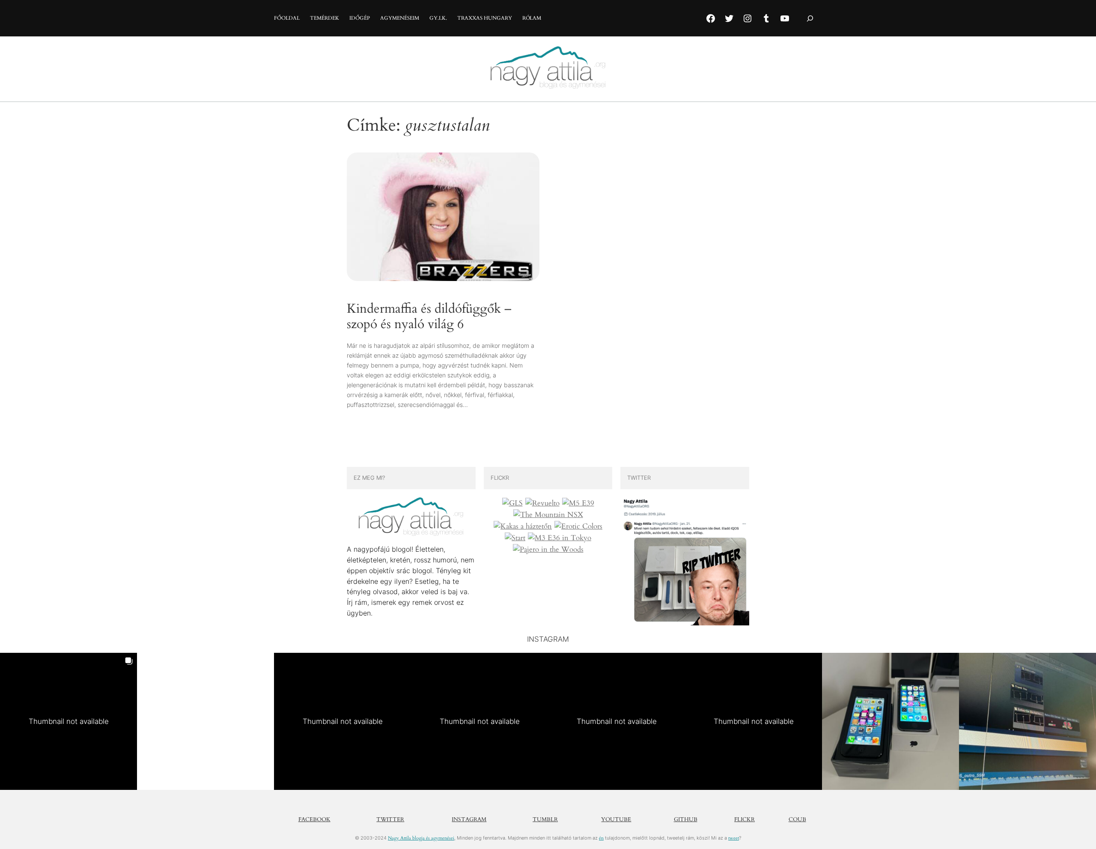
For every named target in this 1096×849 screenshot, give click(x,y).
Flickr (744, 819)
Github (685, 819)
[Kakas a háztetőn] (523, 526)
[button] (68, 721)
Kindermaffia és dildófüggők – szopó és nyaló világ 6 (429, 317)
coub (797, 819)
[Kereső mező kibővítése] (810, 18)
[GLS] (512, 503)
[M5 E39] (578, 503)
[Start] (515, 538)
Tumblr (545, 819)
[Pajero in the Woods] (548, 549)
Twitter (390, 819)
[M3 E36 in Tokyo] (559, 538)
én (601, 838)
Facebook (314, 819)
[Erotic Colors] (578, 526)
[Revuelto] (542, 503)
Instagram (469, 819)
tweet (733, 838)
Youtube (616, 819)
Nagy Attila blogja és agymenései (421, 838)
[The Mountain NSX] (548, 514)
